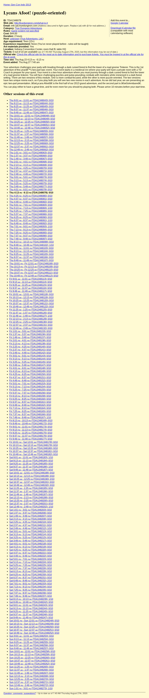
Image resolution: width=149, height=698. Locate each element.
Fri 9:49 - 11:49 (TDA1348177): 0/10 (30, 439)
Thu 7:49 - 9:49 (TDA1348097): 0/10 (30, 239)
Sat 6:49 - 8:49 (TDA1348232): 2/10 (30, 580)
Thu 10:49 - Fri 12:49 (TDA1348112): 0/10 (33, 276)
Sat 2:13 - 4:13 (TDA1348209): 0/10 (30, 519)
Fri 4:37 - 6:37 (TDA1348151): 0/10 (30, 377)
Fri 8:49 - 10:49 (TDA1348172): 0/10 (30, 423)
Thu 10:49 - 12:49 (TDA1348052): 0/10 (32, 128)
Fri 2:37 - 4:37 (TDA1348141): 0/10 (30, 349)
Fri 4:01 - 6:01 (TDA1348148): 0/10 (30, 368)
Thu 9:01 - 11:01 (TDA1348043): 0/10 (31, 100)
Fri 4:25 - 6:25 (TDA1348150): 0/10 (30, 374)
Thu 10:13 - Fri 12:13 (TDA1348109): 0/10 (33, 266)
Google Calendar (119, 23)
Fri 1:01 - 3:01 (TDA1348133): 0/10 (30, 331)
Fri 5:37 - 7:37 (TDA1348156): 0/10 (30, 393)
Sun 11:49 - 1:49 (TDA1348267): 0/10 (31, 673)
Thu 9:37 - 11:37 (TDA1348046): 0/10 (31, 109)
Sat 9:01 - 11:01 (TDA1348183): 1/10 (31, 457)
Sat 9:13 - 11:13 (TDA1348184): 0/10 (31, 460)
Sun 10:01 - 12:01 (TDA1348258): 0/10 (32, 651)
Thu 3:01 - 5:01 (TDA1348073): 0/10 (30, 177)
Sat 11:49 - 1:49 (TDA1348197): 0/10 (31, 494)
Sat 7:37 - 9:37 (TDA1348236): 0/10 (30, 593)
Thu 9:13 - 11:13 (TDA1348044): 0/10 (31, 103)
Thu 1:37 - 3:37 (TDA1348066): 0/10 (30, 155)
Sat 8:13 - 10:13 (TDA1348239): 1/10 (31, 599)
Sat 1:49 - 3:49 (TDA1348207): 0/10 (30, 516)
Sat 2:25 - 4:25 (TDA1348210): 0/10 (30, 522)
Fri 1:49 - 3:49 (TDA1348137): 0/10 (30, 337)
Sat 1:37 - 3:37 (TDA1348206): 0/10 (30, 513)
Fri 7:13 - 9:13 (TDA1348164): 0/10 (30, 408)
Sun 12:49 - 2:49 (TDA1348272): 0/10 (31, 685)
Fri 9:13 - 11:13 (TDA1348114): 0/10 (30, 282)
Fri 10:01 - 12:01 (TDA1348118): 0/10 (31, 294)
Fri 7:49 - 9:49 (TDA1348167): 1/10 (30, 417)
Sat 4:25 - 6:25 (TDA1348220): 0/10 (30, 550)
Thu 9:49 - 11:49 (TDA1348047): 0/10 (31, 112)
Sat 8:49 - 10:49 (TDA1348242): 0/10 (31, 602)
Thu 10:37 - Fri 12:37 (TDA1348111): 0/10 (33, 272)
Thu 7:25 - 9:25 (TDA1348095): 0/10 (30, 233)
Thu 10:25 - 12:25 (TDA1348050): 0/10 (32, 122)
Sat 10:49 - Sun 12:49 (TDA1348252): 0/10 (34, 633)
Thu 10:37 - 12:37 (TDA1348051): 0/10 (32, 125)
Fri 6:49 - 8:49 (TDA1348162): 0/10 (30, 405)
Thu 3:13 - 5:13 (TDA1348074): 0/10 (30, 180)
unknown (14, 38)
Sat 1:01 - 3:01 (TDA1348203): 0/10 (30, 510)
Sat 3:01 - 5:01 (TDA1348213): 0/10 (30, 531)
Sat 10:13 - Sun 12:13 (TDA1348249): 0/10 (34, 624)
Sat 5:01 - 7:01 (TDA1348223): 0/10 (30, 559)
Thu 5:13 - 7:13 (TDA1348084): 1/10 (30, 208)
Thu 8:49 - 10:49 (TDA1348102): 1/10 (31, 245)
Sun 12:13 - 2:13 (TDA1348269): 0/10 (31, 676)
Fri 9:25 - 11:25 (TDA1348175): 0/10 (30, 433)
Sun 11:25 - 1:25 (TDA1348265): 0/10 (31, 667)
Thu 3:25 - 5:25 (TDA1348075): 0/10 (30, 183)
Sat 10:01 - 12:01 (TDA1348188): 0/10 (31, 473)
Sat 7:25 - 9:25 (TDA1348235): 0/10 (30, 590)
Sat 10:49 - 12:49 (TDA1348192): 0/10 (31, 485)
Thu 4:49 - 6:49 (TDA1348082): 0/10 (30, 202)
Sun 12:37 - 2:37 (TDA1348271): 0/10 (31, 682)
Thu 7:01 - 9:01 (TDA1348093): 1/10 (30, 226)
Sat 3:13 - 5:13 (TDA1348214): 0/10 (30, 534)
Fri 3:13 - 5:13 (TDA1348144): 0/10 (30, 359)
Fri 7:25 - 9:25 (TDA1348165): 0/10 (30, 411)
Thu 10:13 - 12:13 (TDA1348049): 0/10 (32, 119)
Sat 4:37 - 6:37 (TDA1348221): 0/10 (30, 553)
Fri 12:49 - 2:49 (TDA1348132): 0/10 (30, 328)
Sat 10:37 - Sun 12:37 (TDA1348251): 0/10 (34, 630)
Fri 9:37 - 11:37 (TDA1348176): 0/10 (30, 436)
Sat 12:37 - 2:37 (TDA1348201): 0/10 (31, 503)
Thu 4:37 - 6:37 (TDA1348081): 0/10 (30, 199)
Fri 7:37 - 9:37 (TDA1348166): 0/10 (30, 414)
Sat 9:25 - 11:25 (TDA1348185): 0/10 (31, 463)
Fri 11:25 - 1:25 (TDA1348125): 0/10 (30, 309)
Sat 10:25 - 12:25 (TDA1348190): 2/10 (31, 479)
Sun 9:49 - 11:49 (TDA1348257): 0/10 (31, 648)
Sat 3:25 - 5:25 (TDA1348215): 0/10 (30, 537)
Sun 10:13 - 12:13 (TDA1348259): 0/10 (32, 654)
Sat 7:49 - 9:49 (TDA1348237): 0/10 (30, 596)
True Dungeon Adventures (28, 28)
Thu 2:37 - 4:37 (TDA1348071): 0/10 (30, 171)
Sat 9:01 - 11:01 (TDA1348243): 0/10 (31, 605)
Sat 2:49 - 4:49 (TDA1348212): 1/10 (30, 528)
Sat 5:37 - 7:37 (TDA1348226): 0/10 (30, 568)
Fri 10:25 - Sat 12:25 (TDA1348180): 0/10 (33, 448)
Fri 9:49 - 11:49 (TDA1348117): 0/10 (30, 291)
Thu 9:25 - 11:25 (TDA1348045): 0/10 (31, 106)
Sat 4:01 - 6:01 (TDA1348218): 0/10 (30, 544)
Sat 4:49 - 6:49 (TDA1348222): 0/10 (30, 556)
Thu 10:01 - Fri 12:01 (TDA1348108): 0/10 (33, 263)
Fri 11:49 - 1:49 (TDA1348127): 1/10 (30, 316)
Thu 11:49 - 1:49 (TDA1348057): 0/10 (31, 137)
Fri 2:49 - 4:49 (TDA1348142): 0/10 (30, 353)
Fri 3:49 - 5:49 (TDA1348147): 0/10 (30, 365)
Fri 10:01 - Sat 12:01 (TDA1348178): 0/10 (33, 442)
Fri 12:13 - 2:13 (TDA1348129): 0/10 (30, 319)
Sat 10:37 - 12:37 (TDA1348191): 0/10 (31, 482)
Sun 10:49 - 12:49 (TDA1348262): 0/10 (32, 664)
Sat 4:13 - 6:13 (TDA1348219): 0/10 (30, 547)
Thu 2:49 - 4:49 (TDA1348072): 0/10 (30, 174)
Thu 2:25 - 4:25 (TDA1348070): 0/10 (30, 168)
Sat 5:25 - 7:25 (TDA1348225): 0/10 (30, 565)
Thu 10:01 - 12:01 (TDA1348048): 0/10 (32, 116)
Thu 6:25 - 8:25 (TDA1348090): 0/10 (30, 217)
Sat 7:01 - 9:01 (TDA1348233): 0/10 (30, 583)
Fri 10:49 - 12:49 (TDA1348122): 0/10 (31, 306)
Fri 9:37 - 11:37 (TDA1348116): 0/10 (30, 288)
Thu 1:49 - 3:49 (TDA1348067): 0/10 (30, 159)
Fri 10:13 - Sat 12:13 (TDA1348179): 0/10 (33, 445)
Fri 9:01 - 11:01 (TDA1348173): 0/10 (30, 427)
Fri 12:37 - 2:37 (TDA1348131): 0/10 (30, 325)
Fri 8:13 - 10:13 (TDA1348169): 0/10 (30, 420)
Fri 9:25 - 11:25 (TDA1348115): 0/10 (30, 285)
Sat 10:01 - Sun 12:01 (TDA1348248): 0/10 (34, 620)
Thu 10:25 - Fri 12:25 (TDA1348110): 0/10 (33, 269)
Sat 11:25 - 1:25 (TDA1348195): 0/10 (31, 488)
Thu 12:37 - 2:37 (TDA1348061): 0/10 (31, 146)
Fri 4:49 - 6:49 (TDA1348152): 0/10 (30, 380)
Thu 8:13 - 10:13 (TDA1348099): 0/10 (31, 242)
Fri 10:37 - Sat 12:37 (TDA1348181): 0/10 (33, 451)
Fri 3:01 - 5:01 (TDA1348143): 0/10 (30, 356)
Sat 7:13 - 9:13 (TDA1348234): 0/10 (30, 587)
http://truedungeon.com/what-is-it (31, 23)
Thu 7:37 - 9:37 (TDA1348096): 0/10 (30, 236)
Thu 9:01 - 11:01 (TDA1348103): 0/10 (31, 248)
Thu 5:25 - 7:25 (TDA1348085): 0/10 (30, 211)
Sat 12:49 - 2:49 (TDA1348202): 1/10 (31, 506)
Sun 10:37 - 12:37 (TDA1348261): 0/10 (32, 660)
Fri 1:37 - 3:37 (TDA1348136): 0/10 (30, 334)
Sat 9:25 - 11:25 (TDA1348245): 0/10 (31, 611)
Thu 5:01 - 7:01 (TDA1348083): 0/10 (30, 205)
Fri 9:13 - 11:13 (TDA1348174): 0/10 (30, 430)
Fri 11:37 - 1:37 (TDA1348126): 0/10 (30, 313)
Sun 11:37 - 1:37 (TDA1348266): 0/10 (31, 670)
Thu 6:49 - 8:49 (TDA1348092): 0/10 (30, 223)
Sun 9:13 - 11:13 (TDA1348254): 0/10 (31, 639)
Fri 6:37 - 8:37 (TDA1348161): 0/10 (30, 402)
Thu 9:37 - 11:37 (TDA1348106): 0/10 (31, 257)
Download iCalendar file (123, 28)
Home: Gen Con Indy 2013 (17, 4)
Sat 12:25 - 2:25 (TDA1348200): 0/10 (31, 500)
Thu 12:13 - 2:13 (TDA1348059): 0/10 (31, 140)
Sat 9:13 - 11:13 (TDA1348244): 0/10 (31, 608)
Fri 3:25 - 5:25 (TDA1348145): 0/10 (30, 362)
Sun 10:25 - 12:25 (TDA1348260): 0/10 (32, 657)
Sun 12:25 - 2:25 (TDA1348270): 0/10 (31, 679)
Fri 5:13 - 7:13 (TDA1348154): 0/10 (30, 386)
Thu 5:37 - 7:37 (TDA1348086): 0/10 (30, 214)
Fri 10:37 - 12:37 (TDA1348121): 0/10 (31, 303)
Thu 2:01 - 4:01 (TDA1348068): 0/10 (30, 162)
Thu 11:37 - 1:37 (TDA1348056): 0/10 (31, 134)
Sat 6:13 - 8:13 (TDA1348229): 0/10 (30, 571)
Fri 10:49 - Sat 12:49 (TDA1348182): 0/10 (33, 454)
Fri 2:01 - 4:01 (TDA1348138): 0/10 (30, 340)
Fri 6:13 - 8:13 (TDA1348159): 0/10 (30, 396)
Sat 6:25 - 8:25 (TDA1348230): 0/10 (30, 574)
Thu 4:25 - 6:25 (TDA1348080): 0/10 (30, 196)
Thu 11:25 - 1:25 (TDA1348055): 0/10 (31, 131)
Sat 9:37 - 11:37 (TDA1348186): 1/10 (31, 466)
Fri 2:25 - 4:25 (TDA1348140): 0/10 (30, 346)
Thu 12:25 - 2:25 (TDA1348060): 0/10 (31, 143)
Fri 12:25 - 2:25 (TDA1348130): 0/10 (30, 322)
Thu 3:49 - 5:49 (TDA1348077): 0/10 (30, 186)
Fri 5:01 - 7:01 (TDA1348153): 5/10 (30, 383)
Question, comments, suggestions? (19, 693)
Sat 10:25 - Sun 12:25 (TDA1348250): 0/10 (34, 627)
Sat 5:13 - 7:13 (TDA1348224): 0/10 (30, 562)
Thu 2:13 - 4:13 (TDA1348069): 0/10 (30, 165)
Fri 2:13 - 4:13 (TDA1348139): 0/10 (30, 343)
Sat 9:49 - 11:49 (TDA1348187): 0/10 (31, 470)
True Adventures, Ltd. (32, 38)
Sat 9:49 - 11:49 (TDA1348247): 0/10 (31, 617)
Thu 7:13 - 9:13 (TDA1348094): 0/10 (30, 229)
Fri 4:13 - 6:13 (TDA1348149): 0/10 (30, 371)
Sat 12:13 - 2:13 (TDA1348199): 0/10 (31, 497)
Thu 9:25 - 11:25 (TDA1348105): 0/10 (31, 254)
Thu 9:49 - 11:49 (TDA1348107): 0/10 (31, 260)
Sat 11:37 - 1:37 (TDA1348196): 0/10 (31, 491)
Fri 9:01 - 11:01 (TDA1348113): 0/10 (30, 279)
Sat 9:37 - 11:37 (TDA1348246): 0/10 (31, 614)
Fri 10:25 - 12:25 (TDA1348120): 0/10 (31, 300)
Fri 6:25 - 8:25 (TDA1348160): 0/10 (30, 399)
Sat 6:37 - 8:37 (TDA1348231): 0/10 (30, 577)
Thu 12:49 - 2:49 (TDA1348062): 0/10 (31, 149)
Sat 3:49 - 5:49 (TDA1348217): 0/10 (30, 540)
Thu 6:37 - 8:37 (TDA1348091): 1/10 (30, 220)
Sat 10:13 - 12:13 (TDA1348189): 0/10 (31, 476)
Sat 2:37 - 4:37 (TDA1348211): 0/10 (30, 525)
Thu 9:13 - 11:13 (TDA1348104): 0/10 (31, 251)
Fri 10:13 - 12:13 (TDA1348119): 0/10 (31, 297)
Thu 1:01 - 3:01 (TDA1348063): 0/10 (30, 152)
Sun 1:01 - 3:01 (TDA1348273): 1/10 (31, 688)
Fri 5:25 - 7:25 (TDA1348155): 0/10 (30, 389)
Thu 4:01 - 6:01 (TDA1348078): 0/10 (30, 189)
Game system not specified (25, 31)
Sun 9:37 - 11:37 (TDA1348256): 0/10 (31, 645)
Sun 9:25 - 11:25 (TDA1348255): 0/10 (31, 642)
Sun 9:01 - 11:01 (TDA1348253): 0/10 (31, 636)
